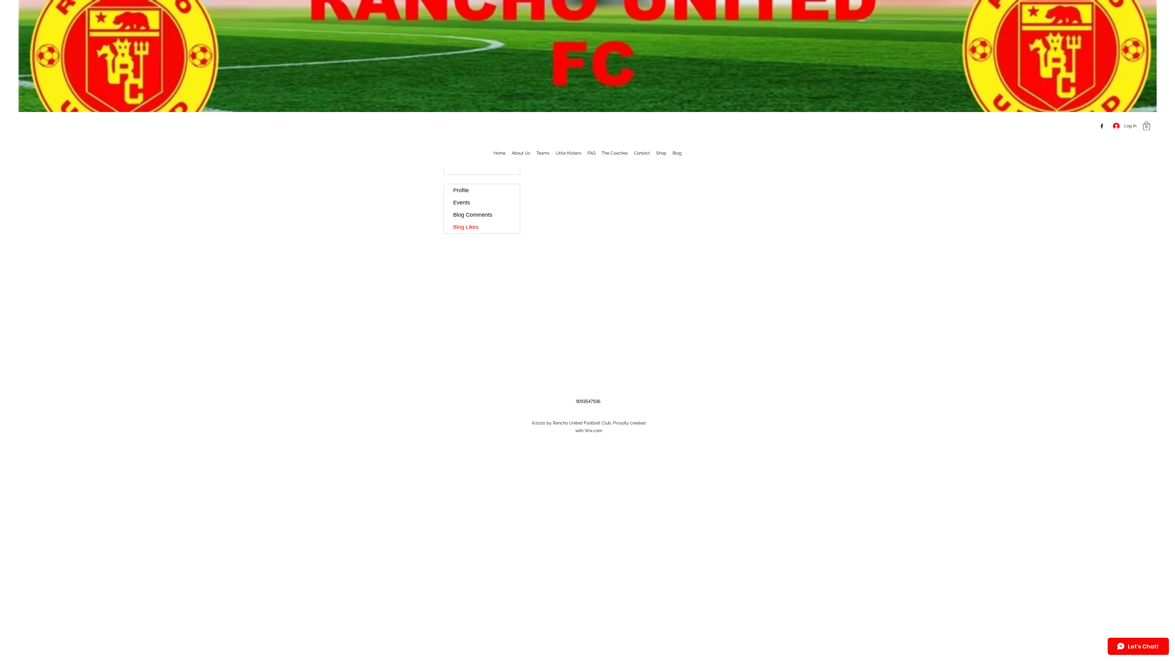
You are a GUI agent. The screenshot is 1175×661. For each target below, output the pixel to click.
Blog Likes (466, 227)
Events (461, 203)
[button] (1146, 125)
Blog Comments (472, 215)
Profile (461, 190)
